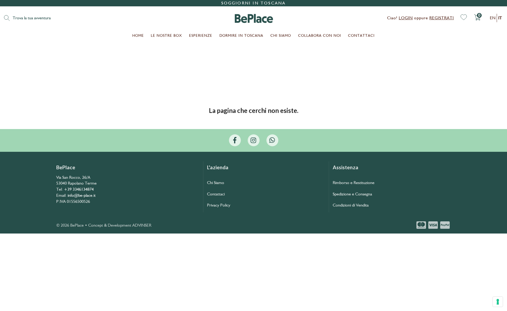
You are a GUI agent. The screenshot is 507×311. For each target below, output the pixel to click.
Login (406, 17)
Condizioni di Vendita (351, 205)
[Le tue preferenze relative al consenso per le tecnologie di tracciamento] (498, 302)
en (492, 17)
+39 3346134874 (79, 189)
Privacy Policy (218, 205)
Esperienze (200, 35)
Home (138, 35)
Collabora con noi (319, 35)
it (500, 17)
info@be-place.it (82, 195)
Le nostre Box (166, 35)
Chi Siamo (280, 35)
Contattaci (361, 35)
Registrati (441, 17)
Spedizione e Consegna (352, 193)
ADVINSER (141, 225)
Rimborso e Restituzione (353, 182)
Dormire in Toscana (241, 35)
